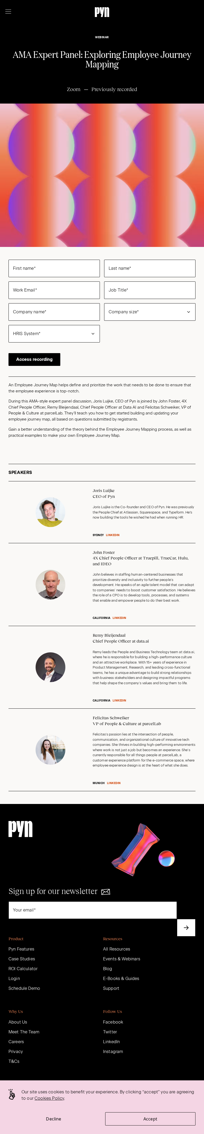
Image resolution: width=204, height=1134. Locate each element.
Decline (53, 1119)
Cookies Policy (49, 1098)
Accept (150, 1119)
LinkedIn (113, 535)
